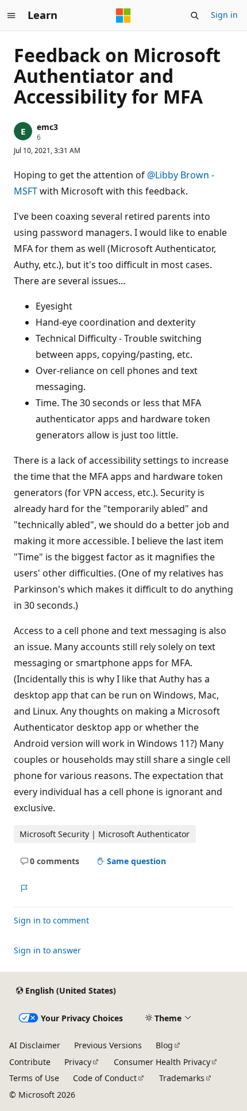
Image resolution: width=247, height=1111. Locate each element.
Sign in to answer (47, 950)
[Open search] (194, 15)
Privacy (77, 1061)
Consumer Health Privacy (162, 1061)
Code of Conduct (105, 1077)
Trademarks (181, 1077)
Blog (164, 1045)
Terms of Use (34, 1077)
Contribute (30, 1061)
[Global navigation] (11, 15)
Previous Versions (108, 1045)
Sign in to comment (51, 920)
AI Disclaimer (34, 1045)
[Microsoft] (123, 15)
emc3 (47, 126)
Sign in (224, 14)
